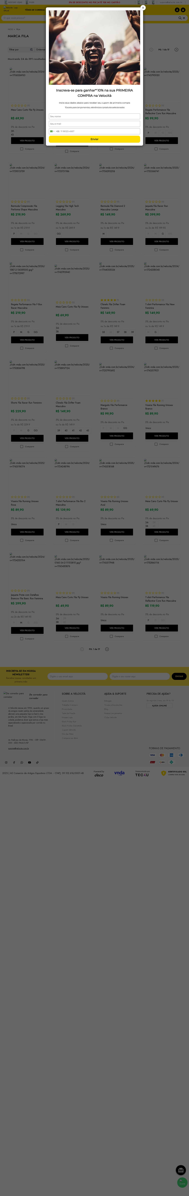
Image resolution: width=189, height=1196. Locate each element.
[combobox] (54, 131)
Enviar (94, 139)
